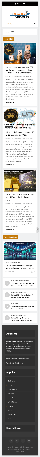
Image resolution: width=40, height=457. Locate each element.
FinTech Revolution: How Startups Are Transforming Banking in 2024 (20, 267)
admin (9, 76)
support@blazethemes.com (20, 358)
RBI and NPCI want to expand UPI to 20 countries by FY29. (20, 133)
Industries (9, 62)
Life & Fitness (12, 402)
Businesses (9, 189)
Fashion (10, 385)
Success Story (12, 415)
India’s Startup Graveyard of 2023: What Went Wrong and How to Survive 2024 (21, 320)
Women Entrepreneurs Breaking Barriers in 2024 (22, 307)
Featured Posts (24, 281)
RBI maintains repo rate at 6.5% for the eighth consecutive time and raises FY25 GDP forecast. (19, 70)
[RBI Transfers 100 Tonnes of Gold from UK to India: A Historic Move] (20, 181)
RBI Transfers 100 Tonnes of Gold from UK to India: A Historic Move (20, 197)
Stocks (10, 410)
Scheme (10, 406)
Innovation (11, 398)
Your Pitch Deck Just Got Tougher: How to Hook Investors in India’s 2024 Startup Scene (23, 285)
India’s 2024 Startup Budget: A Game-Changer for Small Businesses (22, 297)
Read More (9, 102)
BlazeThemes (20, 452)
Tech (9, 419)
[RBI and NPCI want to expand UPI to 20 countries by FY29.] (20, 118)
